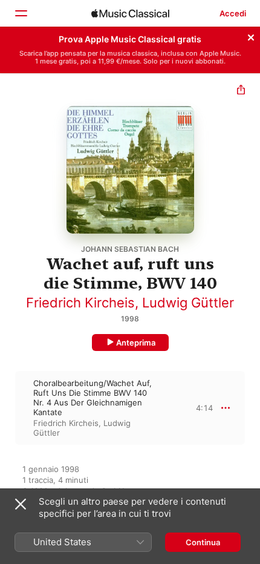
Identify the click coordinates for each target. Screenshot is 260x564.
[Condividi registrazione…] (241, 91)
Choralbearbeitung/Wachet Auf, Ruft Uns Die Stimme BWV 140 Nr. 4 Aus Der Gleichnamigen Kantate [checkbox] (92, 397)
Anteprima (135, 342)
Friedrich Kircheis (80, 302)
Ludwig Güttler (188, 302)
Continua (203, 542)
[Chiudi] (251, 36)
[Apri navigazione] (20, 13)
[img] (130, 13)
